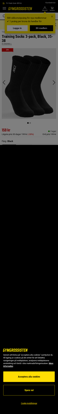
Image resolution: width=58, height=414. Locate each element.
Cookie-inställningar (29, 403)
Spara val (29, 390)
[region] (29, 279)
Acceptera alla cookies (29, 376)
